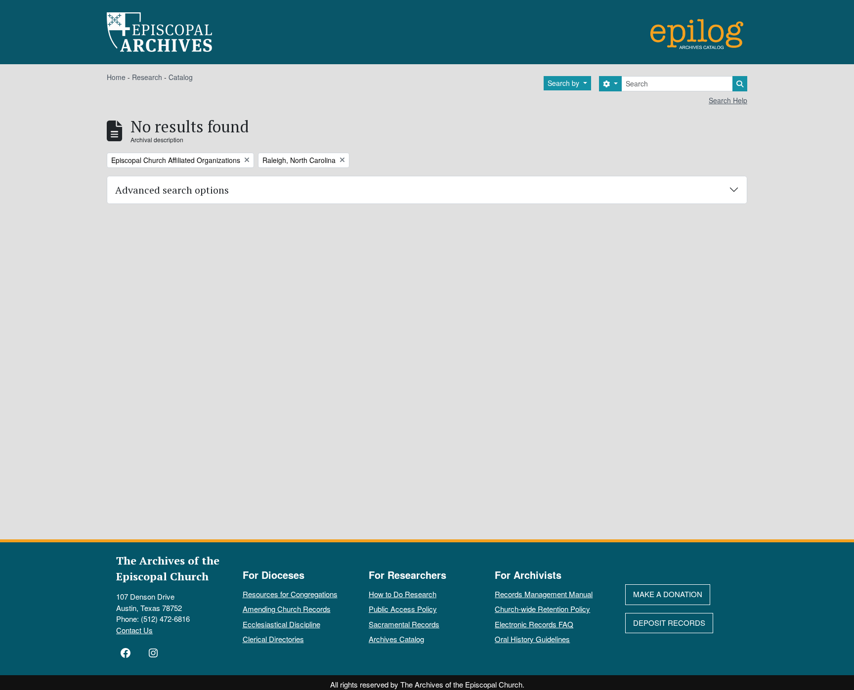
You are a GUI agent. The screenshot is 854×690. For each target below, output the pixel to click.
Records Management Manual (544, 594)
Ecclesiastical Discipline (281, 624)
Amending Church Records (287, 609)
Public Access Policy (403, 609)
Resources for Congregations (290, 594)
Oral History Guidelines (532, 639)
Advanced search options (172, 190)
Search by (564, 83)
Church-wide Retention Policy (542, 609)
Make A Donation (667, 594)
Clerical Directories (273, 639)
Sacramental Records (404, 624)
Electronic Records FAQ (534, 624)
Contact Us (134, 630)
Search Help (728, 100)
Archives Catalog (396, 639)
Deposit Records (669, 622)
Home (116, 77)
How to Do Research (402, 594)
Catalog (181, 77)
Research (147, 77)
